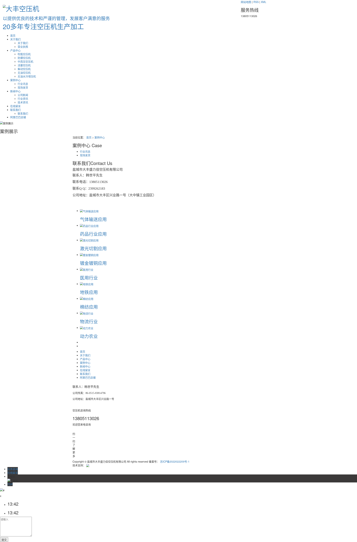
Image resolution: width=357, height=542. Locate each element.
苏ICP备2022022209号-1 (174, 461)
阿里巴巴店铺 (18, 117)
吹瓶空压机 (24, 54)
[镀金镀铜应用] (89, 254)
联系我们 (15, 110)
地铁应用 (89, 292)
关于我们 (15, 39)
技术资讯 (23, 102)
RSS (256, 2)
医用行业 (89, 277)
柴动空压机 (24, 69)
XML (263, 2)
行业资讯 (23, 98)
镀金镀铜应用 (93, 263)
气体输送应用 (93, 219)
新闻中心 (15, 91)
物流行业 (89, 321)
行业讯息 (23, 84)
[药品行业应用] (89, 225)
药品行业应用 (93, 233)
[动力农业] (86, 327)
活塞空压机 (24, 65)
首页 (12, 35)
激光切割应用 (93, 248)
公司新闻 (23, 95)
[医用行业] (86, 269)
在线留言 (15, 106)
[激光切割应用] (89, 240)
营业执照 (23, 46)
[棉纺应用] (86, 298)
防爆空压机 (24, 58)
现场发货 (23, 87)
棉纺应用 (89, 306)
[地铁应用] (86, 284)
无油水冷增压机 (27, 76)
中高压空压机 (25, 61)
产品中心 (15, 50)
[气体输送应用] (89, 210)
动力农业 (89, 336)
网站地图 (246, 2)
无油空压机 (24, 72)
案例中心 (15, 80)
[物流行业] (86, 313)
